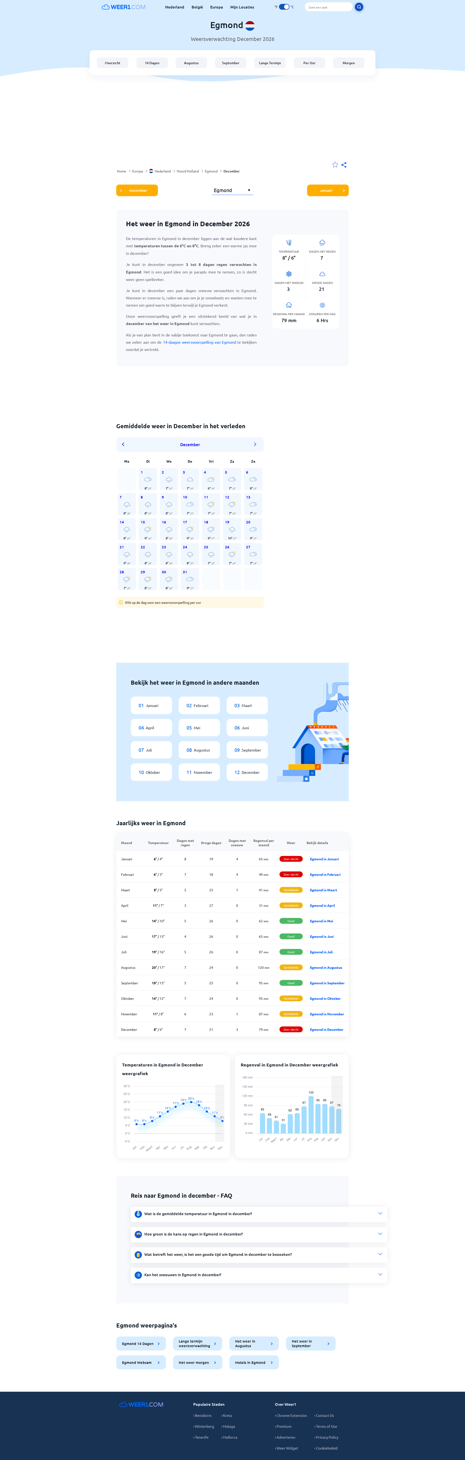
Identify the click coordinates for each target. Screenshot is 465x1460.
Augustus (191, 63)
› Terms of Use (325, 1426)
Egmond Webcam (137, 1362)
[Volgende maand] (255, 444)
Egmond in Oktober (325, 998)
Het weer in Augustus (245, 1343)
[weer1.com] (123, 7)
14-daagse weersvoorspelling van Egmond (199, 342)
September (231, 63)
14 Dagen (152, 63)
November (138, 190)
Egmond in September (327, 983)
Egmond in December (326, 1029)
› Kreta (226, 1415)
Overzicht (112, 63)
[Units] (284, 7)
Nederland (174, 6)
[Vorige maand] (124, 444)
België (197, 6)
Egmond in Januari (324, 859)
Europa (216, 6)
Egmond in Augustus (326, 967)
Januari (326, 190)
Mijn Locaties (242, 6)
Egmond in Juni (322, 936)
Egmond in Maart (323, 890)
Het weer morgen (194, 1362)
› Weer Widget (286, 1448)
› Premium (283, 1426)
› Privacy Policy (326, 1437)
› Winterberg (203, 1426)
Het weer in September (302, 1343)
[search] (359, 7)
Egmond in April (322, 905)
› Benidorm (202, 1415)
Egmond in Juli (321, 952)
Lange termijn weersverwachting (194, 1343)
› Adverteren (285, 1437)
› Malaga (228, 1426)
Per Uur (309, 63)
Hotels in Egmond (250, 1362)
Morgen (349, 63)
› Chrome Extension (291, 1415)
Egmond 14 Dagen (138, 1343)
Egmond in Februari (325, 874)
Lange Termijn (270, 63)
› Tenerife (201, 1437)
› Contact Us (324, 1415)
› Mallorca (229, 1437)
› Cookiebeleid (326, 1448)
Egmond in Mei (321, 921)
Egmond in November (327, 1014)
